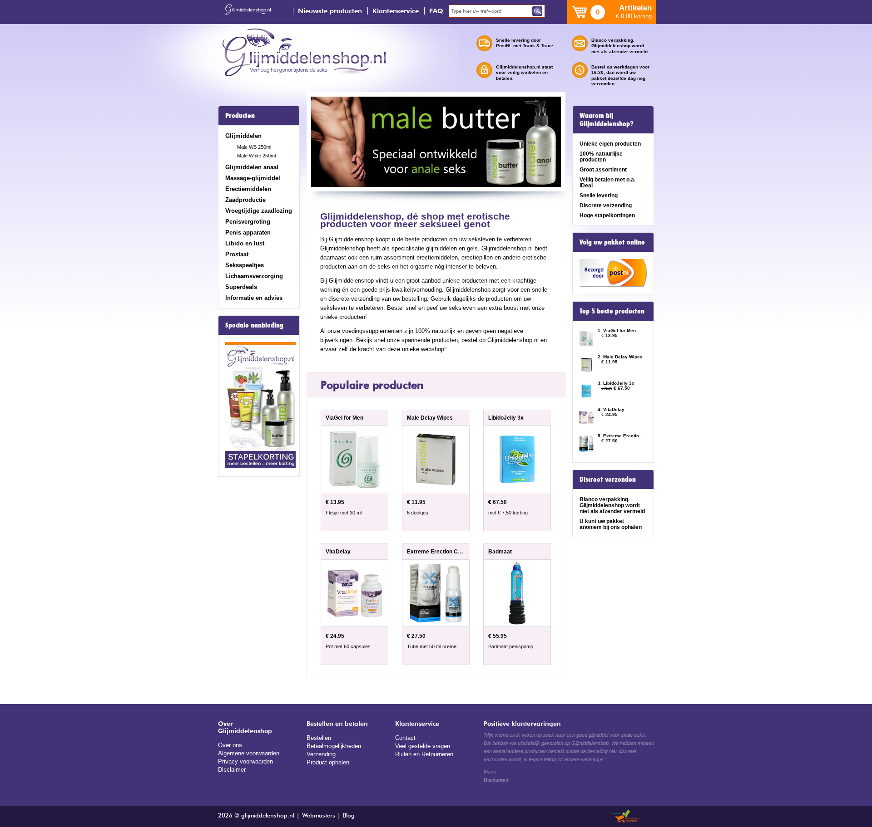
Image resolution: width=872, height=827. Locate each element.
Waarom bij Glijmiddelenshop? (607, 120)
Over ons (230, 745)
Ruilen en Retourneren (424, 754)
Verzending (321, 754)
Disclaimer (232, 769)
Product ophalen (328, 762)
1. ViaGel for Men (617, 330)
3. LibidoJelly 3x (616, 383)
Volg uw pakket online (612, 242)
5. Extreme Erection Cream (621, 435)
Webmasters (318, 816)
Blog (349, 816)
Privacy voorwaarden (245, 761)
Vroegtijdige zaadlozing (258, 210)
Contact (405, 737)
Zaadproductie (245, 199)
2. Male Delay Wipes (620, 356)
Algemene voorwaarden (248, 753)
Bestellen (319, 737)
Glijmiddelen (243, 135)
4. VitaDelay (611, 409)
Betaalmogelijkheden (334, 746)
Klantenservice (395, 11)
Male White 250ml (256, 155)
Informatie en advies (253, 297)
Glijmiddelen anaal (251, 167)
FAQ (436, 11)
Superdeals (241, 287)
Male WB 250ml (254, 147)
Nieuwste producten (330, 11)
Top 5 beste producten (612, 311)
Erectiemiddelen (248, 189)
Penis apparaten (248, 232)
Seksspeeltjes (244, 265)
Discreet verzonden (608, 479)
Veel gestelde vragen (422, 746)
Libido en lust (244, 243)
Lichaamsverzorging (254, 276)
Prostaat (236, 254)
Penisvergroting (247, 221)
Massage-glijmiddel (252, 178)
